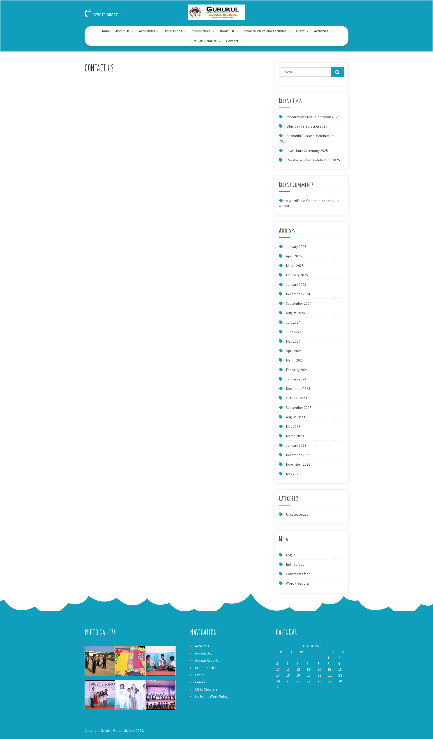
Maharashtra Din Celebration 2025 (313, 116)
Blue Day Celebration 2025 (307, 126)
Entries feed (295, 564)
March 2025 (295, 265)
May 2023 (293, 426)
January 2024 (296, 379)
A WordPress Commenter (305, 200)
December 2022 (298, 455)
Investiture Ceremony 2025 (307, 150)
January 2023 (296, 445)
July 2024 (293, 322)
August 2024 (295, 313)
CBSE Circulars (206, 689)
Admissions (173, 31)
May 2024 (293, 341)
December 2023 (298, 388)
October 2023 (296, 398)
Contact (232, 41)
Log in (290, 555)
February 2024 (297, 369)
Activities (321, 31)
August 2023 (295, 417)
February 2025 (297, 275)
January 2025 (296, 284)
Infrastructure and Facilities (265, 31)
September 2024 (298, 303)
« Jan (279, 693)
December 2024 (298, 294)
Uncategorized (297, 514)
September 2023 (298, 407)
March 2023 (295, 436)
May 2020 (293, 473)
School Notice (205, 667)
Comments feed (298, 574)
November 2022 (298, 464)
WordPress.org (297, 583)
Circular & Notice (204, 41)
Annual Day (203, 653)
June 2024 (294, 331)
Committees (201, 31)
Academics (147, 31)
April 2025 (294, 256)
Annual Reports (207, 660)
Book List (227, 31)
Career (200, 682)
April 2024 (294, 350)
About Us (122, 31)
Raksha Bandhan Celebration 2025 (313, 160)
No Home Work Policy (211, 696)
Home (105, 31)
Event (300, 31)
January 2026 (296, 246)
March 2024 (295, 360)
